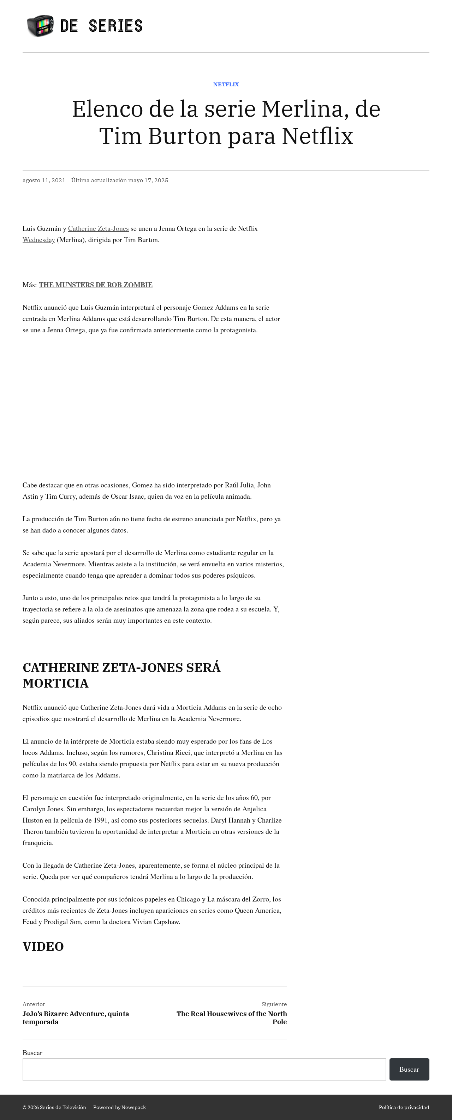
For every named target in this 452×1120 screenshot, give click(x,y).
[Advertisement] (155, 396)
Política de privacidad (404, 1107)
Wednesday (39, 239)
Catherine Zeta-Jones (98, 228)
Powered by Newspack (119, 1107)
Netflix (226, 84)
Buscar (32, 1052)
